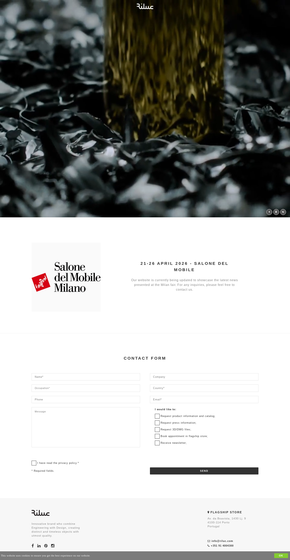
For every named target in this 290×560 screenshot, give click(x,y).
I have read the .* (58, 462)
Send (204, 471)
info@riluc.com (222, 541)
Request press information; (178, 422)
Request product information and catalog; (188, 416)
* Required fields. (43, 470)
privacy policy (67, 462)
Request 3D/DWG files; (176, 429)
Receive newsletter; (174, 442)
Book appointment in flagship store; (184, 436)
